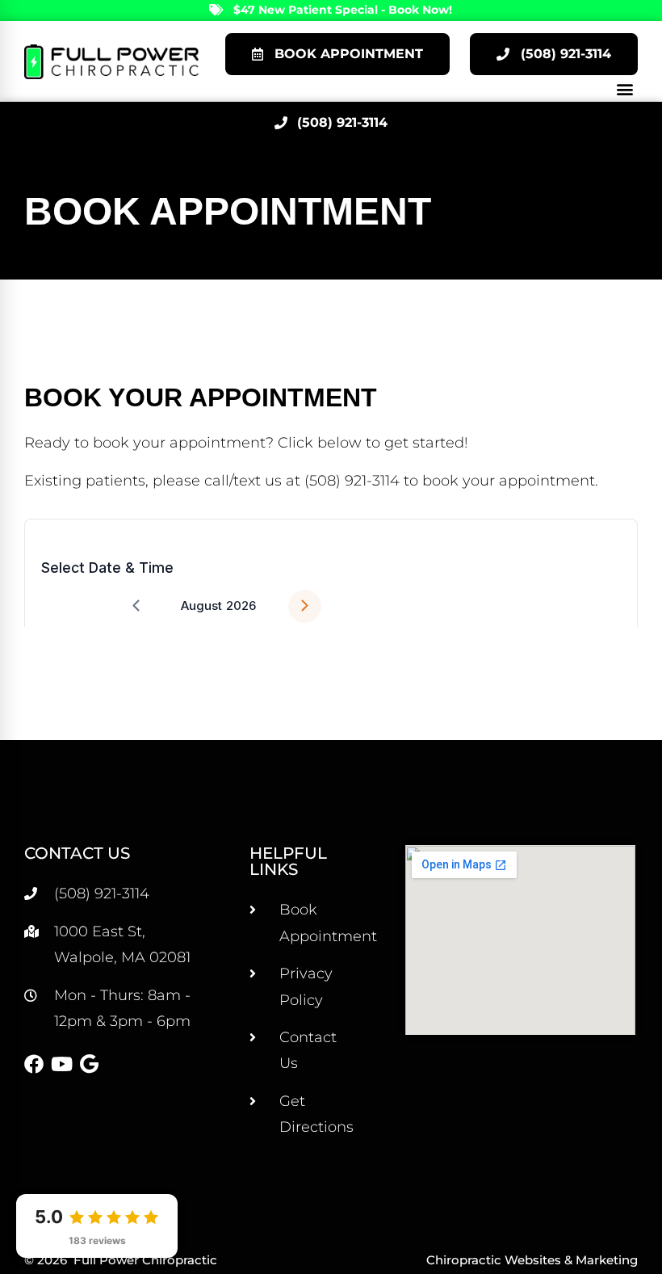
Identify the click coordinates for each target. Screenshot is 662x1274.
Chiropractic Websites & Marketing (532, 1260)
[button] (624, 88)
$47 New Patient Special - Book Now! (342, 9)
